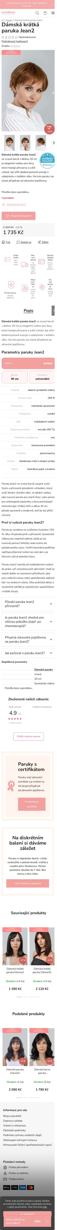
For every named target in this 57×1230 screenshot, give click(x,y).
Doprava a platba (12, 1121)
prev (3, 941)
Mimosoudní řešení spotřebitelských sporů (27, 1145)
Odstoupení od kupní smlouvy (20, 1140)
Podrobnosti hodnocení (15, 41)
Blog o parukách (12, 1116)
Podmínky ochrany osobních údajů (22, 1135)
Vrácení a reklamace (14, 1125)
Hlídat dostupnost (21, 216)
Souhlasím (29, 1213)
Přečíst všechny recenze (28, 736)
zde (45, 1206)
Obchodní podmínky (14, 1130)
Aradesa (15, 46)
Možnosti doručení (16, 204)
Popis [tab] (28, 310)
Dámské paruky (43, 669)
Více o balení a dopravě (28, 883)
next (53, 941)
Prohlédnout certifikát (32, 804)
